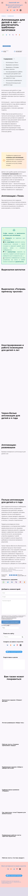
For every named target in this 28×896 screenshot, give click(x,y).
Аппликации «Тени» (12, 62)
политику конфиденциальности (8, 618)
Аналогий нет (14, 2)
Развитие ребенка (7, 570)
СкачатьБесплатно (7, 571)
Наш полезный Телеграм (14, 651)
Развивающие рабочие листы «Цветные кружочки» (11, 835)
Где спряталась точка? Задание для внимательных (14, 813)
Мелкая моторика (20, 568)
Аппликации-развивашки (14, 80)
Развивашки (7, 46)
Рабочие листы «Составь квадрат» (13, 858)
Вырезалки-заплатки (12, 65)
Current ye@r (5, 625)
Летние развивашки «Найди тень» (13, 722)
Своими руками (18, 570)
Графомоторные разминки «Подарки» (10, 790)
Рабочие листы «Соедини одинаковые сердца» (10, 745)
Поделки (4, 569)
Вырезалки (5, 568)
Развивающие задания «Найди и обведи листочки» (12, 767)
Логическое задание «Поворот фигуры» (12, 700)
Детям (11, 568)
